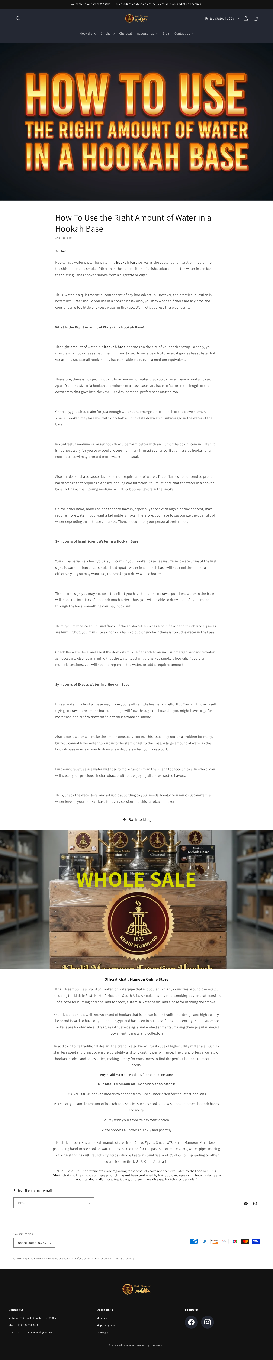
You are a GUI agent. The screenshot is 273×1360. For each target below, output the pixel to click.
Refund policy (83, 1258)
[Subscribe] (89, 1203)
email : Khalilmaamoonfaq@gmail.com (31, 1332)
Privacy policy (103, 1258)
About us (102, 1318)
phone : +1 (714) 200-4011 (23, 1325)
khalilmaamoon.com (35, 1258)
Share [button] (64, 251)
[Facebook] (191, 1322)
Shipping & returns (108, 1325)
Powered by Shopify (59, 1258)
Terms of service (124, 1258)
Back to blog (140, 819)
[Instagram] (207, 1322)
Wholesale (103, 1332)
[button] (18, 18)
